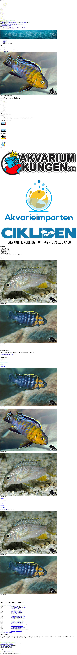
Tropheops (4, 42)
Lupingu (2, 498)
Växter (12, 28)
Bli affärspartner (12, 24)
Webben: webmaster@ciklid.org (6, 646)
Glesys (19, 653)
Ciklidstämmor (3, 25)
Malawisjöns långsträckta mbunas (17, 622)
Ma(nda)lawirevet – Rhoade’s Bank (17, 621)
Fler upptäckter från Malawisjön (16, 612)
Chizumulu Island (3, 362)
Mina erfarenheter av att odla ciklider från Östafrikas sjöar (21, 624)
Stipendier (5, 27)
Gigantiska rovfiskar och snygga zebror (18, 616)
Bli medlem (2, 22)
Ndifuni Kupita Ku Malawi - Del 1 (17, 626)
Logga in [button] (11, 51)
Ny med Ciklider (8, 28)
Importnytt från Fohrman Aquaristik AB (18, 618)
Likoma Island (3, 366)
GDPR (23, 27)
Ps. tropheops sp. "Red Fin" (16, 628)
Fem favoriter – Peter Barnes (16, 611)
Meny (1, 11)
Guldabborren (22, 22)
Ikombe (1, 364)
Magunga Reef (3, 500)
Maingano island (3, 503)
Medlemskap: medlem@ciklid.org (6, 644)
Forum (4, 4)
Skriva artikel (19, 27)
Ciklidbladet (5, 3)
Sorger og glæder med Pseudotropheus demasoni (19, 629)
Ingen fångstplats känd (4, 509)
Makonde (2, 505)
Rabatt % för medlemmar (4, 24)
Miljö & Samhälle (10, 27)
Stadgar (1, 27)
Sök (1, 9)
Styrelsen (15, 27)
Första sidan (5, 40)
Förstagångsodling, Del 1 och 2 (16, 613)
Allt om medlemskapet (9, 22)
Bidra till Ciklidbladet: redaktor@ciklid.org (8, 642)
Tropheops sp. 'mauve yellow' (16, 631)
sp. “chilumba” (15, 606)
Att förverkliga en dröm (15, 608)
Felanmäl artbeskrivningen (6, 632)
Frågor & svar (8, 25)
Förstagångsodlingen (14, 614)
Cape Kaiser (2, 359)
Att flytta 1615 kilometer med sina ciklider (18, 607)
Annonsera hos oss (19, 24)
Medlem (4, 5)
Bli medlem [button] (4, 51)
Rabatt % (4, 6)
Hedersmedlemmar (16, 22)
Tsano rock (2, 507)
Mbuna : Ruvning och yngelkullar (17, 623)
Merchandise (27, 22)
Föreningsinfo (5, 26)
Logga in (2, 12)
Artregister (4, 2)
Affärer (4, 23)
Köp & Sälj (2, 28)
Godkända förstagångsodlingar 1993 (17, 617)
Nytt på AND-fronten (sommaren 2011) (18, 627)
